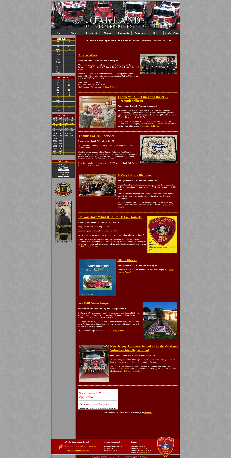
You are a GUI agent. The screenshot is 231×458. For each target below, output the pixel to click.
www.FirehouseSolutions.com (78, 451)
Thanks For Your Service (96, 136)
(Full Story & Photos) (109, 87)
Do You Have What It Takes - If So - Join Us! (110, 217)
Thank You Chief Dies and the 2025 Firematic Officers (143, 98)
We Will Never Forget (94, 303)
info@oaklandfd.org (143, 452)
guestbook (148, 413)
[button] (75, 33)
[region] (115, 33)
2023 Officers (127, 260)
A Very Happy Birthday (135, 175)
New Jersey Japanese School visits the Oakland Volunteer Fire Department (144, 348)
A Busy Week (87, 55)
